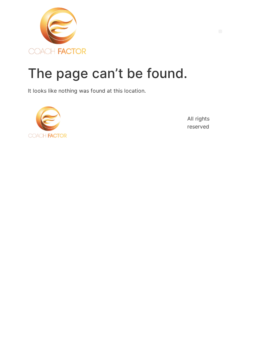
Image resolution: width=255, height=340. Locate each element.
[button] (220, 31)
